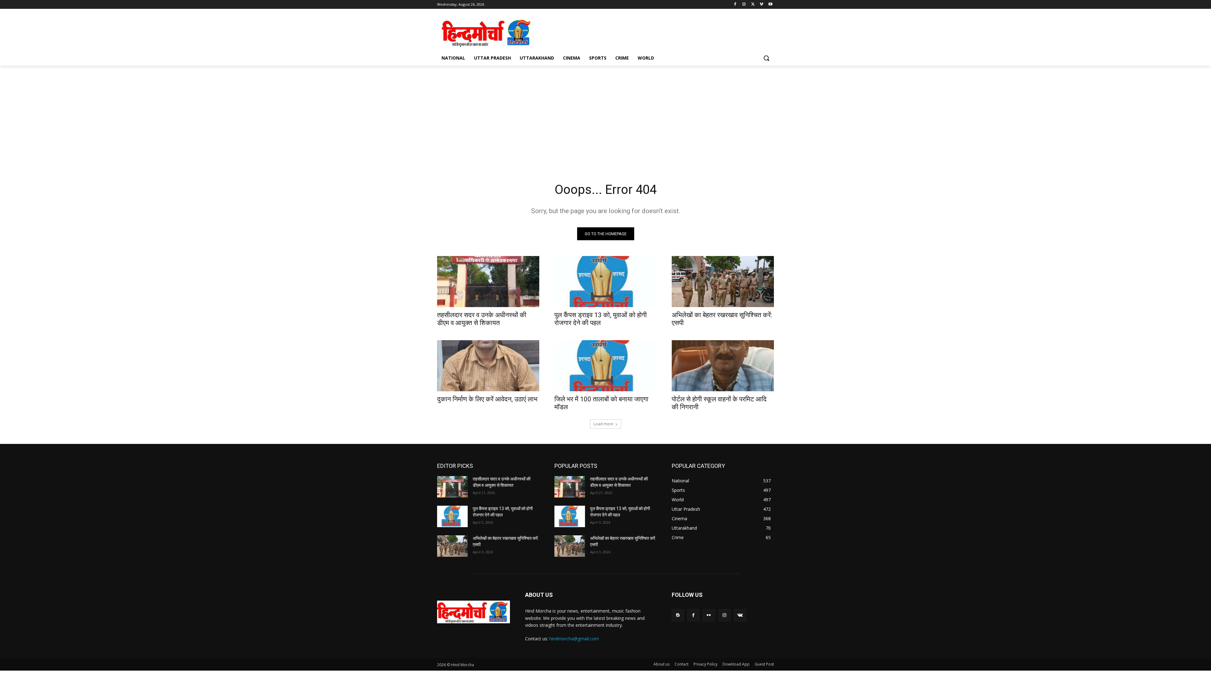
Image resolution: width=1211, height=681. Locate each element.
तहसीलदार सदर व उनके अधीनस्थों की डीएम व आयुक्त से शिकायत (481, 319)
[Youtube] (770, 4)
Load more (603, 424)
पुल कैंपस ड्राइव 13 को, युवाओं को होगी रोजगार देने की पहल (600, 319)
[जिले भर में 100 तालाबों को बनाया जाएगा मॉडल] (605, 365)
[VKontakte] (740, 615)
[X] (753, 4)
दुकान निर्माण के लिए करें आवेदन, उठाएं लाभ (487, 399)
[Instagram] (744, 4)
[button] (766, 58)
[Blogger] (678, 615)
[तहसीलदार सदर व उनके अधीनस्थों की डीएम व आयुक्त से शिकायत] (488, 281)
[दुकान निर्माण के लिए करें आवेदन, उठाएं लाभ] (488, 365)
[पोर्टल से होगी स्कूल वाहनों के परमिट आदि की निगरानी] (723, 365)
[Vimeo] (761, 4)
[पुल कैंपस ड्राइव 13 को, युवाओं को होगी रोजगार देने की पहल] (605, 281)
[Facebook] (735, 4)
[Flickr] (709, 615)
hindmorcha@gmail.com (574, 639)
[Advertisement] (653, 32)
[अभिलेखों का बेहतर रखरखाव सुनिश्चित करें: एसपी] (723, 281)
